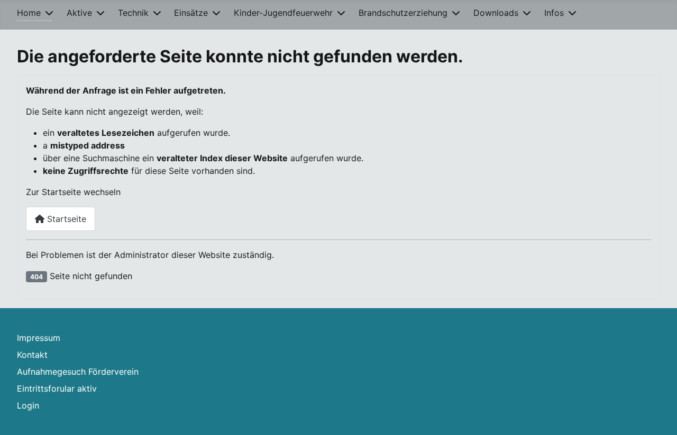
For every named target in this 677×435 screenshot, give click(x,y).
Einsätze (191, 12)
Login (28, 405)
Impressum (38, 337)
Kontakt (32, 354)
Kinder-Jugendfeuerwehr (283, 12)
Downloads (495, 12)
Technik (133, 12)
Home (29, 12)
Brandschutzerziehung (403, 12)
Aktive (79, 12)
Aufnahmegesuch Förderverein (78, 371)
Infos (554, 12)
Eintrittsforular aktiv (57, 388)
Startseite (65, 219)
